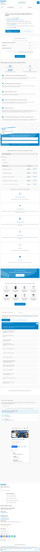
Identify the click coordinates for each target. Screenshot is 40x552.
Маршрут (15, 446)
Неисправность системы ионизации (8, 176)
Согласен (36, 549)
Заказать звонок (20, 275)
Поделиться (1, 536)
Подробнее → (35, 169)
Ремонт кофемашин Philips (11, 502)
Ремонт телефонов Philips (11, 495)
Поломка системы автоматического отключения (10, 184)
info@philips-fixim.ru (4, 516)
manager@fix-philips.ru (5, 519)
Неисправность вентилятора (7, 169)
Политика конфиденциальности (20, 544)
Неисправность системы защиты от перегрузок (10, 180)
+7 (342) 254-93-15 (22, 2)
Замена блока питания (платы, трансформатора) (8, 42)
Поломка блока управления (7, 173)
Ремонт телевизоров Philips (11, 498)
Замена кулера (4, 45)
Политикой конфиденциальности (29, 408)
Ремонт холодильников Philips (12, 500)
